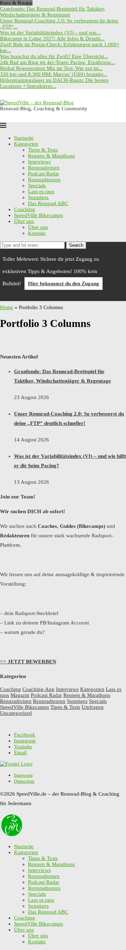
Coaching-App (38, 689)
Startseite (24, 138)
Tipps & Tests (43, 150)
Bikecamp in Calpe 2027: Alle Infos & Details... (52, 38)
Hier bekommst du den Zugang (63, 283)
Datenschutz (24, 781)
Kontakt (37, 233)
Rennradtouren (44, 179)
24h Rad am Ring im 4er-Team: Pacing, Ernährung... (57, 62)
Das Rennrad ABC (48, 203)
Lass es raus (41, 191)
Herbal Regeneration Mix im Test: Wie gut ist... (51, 68)
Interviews (39, 162)
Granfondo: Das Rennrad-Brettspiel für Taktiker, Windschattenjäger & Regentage (52, 12)
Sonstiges (38, 197)
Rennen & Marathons (51, 156)
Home (6, 307)
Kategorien (26, 144)
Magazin (19, 695)
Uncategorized (16, 713)
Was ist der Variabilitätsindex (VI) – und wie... (50, 32)
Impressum (23, 775)
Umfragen (93, 707)
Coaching (24, 209)
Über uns (24, 221)
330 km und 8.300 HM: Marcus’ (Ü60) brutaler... (53, 74)
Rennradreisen (43, 167)
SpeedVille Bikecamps (38, 215)
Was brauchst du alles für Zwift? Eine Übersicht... (54, 56)
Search (76, 245)
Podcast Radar (43, 173)
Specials (37, 185)
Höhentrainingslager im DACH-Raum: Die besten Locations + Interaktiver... (54, 83)
